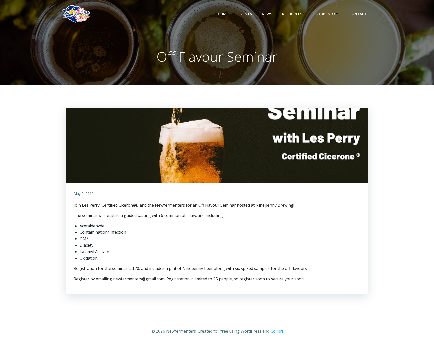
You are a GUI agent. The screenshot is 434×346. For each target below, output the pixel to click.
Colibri (276, 331)
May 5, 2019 (84, 193)
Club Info (326, 13)
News (267, 13)
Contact (358, 13)
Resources (292, 13)
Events (245, 13)
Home (223, 13)
